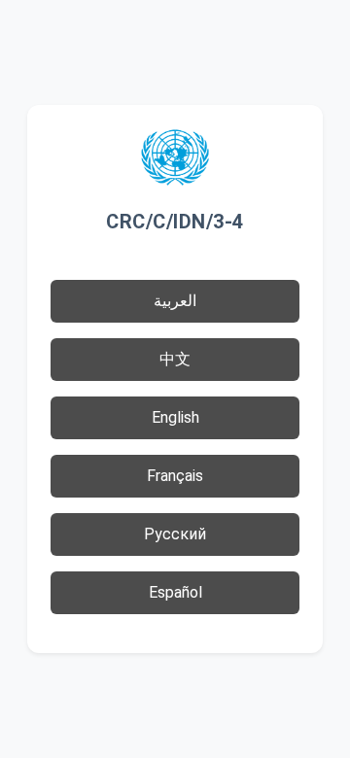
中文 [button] (175, 359)
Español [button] (175, 592)
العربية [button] (175, 301)
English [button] (175, 417)
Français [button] (175, 475)
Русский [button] (175, 534)
